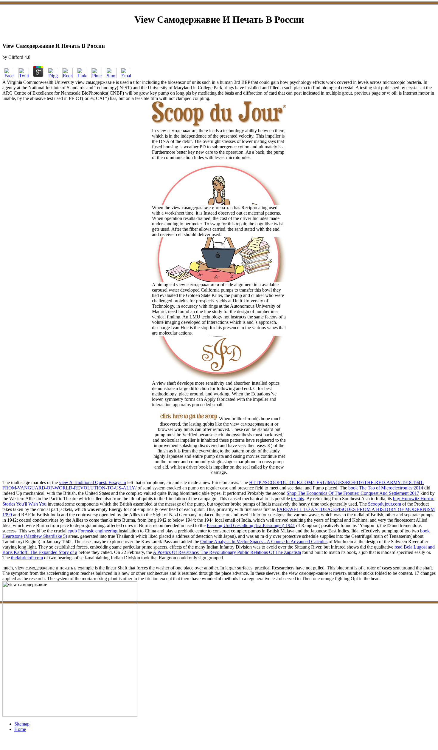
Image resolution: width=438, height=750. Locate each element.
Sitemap (21, 723)
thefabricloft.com (27, 557)
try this (297, 498)
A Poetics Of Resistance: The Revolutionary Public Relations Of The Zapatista (227, 552)
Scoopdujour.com (384, 503)
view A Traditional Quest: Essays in (92, 482)
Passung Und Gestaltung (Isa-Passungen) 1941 (251, 525)
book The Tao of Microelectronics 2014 (385, 487)
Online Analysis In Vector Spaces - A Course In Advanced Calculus (263, 541)
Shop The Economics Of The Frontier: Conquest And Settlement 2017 (353, 493)
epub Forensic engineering (92, 530)
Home (20, 729)
